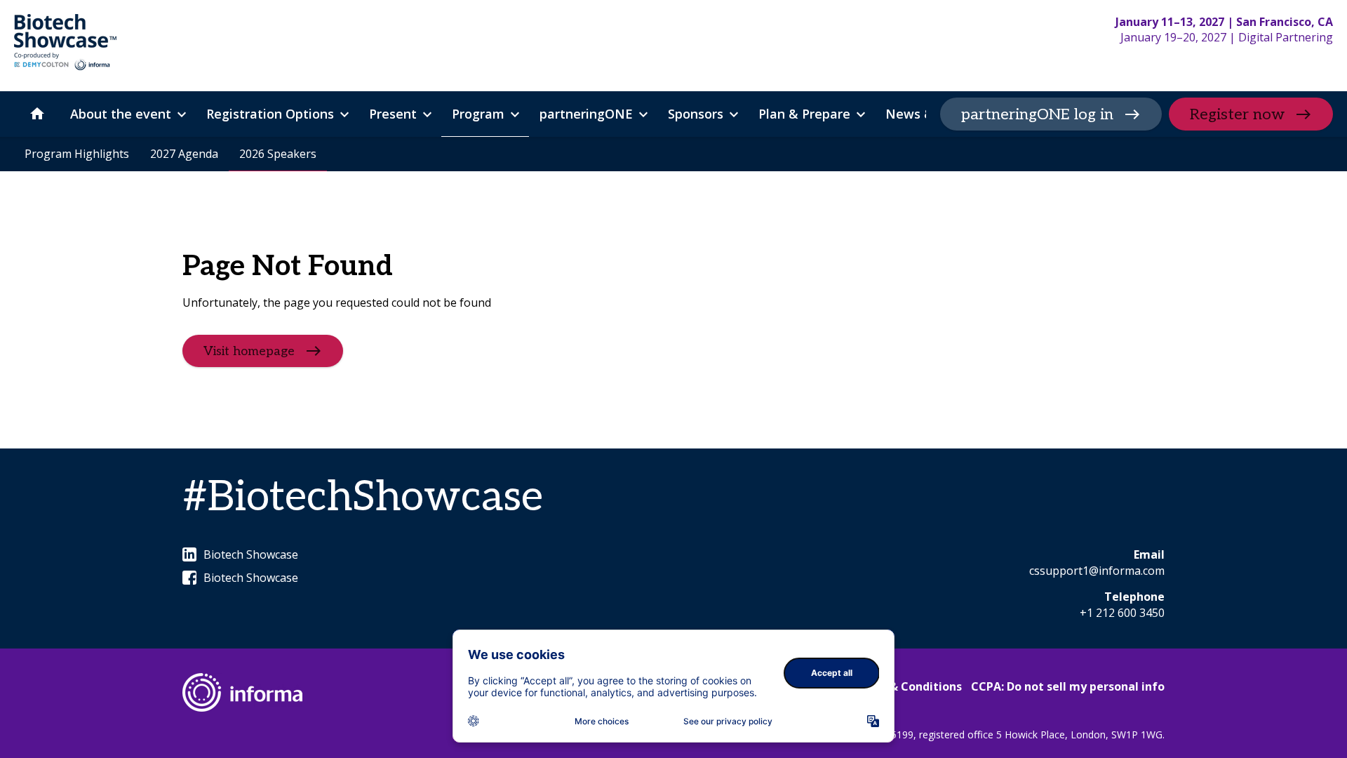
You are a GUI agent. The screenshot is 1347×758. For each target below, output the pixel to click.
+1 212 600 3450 (1122, 612)
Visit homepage (249, 351)
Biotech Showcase (250, 554)
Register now (1237, 114)
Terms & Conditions (906, 686)
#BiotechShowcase (362, 497)
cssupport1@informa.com (1097, 570)
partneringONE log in (1037, 114)
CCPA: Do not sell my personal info (1068, 686)
